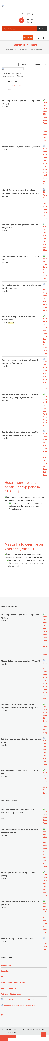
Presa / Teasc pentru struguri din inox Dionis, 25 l (13, 76)
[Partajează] (6, 1036)
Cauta (42, 28)
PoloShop (9, 49)
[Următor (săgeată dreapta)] (6, 1039)
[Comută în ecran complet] (10, 1036)
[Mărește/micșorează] (14, 1036)
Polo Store (17, 85)
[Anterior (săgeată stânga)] (2, 1039)
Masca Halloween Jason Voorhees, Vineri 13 (24, 546)
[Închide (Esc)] (2, 1036)
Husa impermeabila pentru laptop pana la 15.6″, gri (22, 487)
